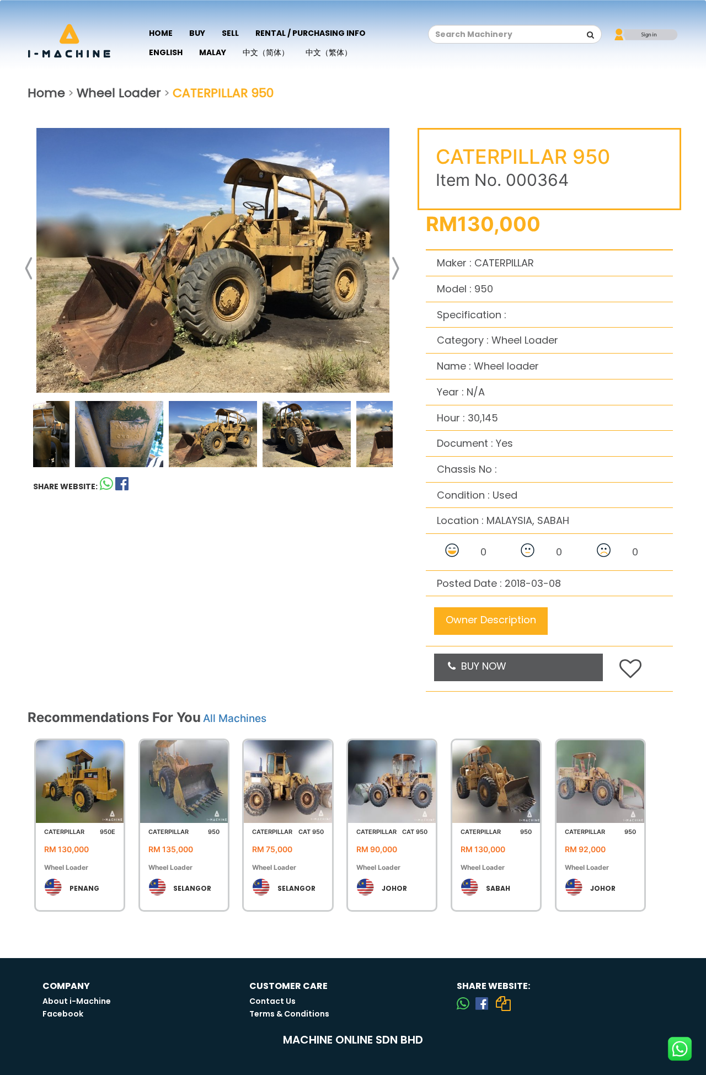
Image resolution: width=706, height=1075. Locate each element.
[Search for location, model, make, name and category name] (590, 34)
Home (161, 33)
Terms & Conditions (289, 1013)
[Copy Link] (503, 1003)
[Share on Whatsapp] (106, 486)
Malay (212, 52)
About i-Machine (76, 1001)
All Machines (234, 718)
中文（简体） (266, 52)
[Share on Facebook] (481, 1003)
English (166, 52)
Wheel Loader (119, 92)
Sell (230, 33)
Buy (197, 33)
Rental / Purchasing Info (310, 33)
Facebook (62, 1013)
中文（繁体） (329, 52)
